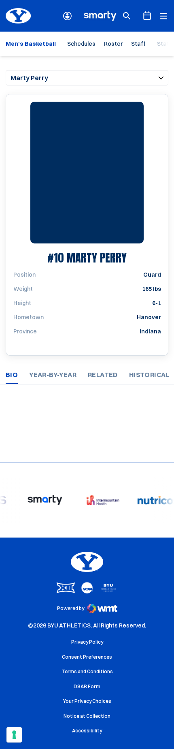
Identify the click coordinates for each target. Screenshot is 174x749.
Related (103, 375)
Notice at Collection (87, 716)
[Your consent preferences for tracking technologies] (14, 735)
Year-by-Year (52, 375)
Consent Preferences (87, 657)
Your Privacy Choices (87, 701)
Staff (138, 43)
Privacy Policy (87, 642)
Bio (12, 375)
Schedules (81, 43)
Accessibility (87, 730)
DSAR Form (87, 686)
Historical (149, 375)
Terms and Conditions (87, 671)
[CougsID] (67, 16)
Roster (113, 43)
